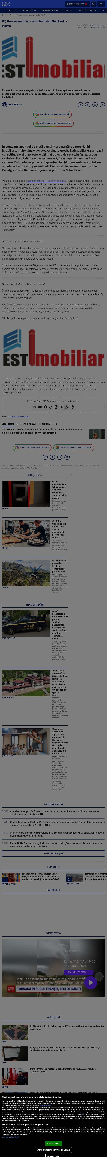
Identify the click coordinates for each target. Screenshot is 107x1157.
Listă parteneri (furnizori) (10, 1137)
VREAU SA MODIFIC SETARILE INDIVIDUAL (53, 1150)
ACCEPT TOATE (53, 1143)
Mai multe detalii (45, 1105)
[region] (53, 1125)
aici (82, 1114)
